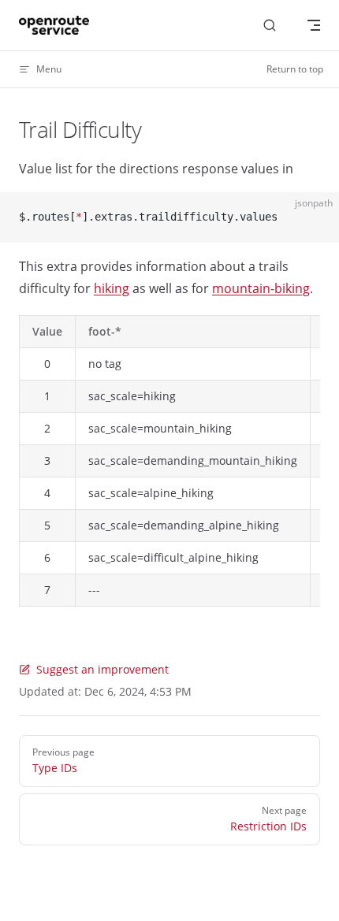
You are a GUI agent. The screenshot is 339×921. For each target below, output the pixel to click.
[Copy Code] (314, 217)
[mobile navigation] (314, 25)
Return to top (294, 69)
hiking (111, 288)
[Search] (270, 25)
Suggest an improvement (102, 669)
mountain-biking (261, 288)
